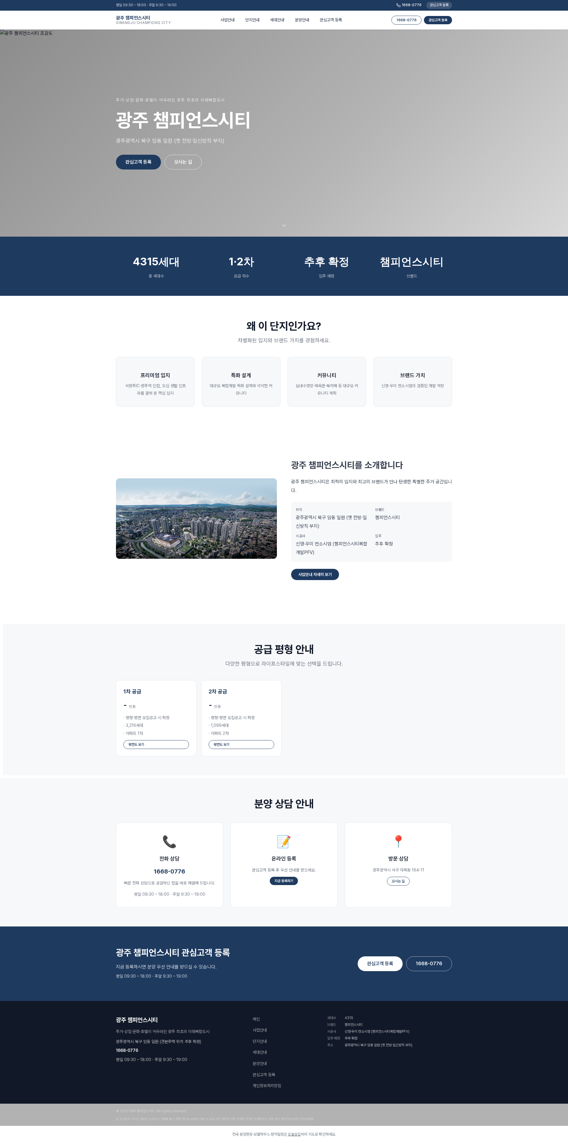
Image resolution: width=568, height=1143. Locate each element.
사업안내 (260, 1030)
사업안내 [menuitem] (227, 19)
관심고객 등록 (439, 5)
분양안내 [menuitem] (302, 19)
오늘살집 (294, 1134)
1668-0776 (412, 5)
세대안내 (260, 1052)
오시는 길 (183, 162)
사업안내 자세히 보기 (315, 574)
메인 (256, 1019)
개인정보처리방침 (267, 1085)
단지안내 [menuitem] (252, 19)
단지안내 (260, 1041)
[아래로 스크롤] (284, 225)
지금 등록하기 (284, 881)
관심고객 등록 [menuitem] (331, 19)
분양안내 (260, 1063)
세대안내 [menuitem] (277, 19)
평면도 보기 (136, 744)
